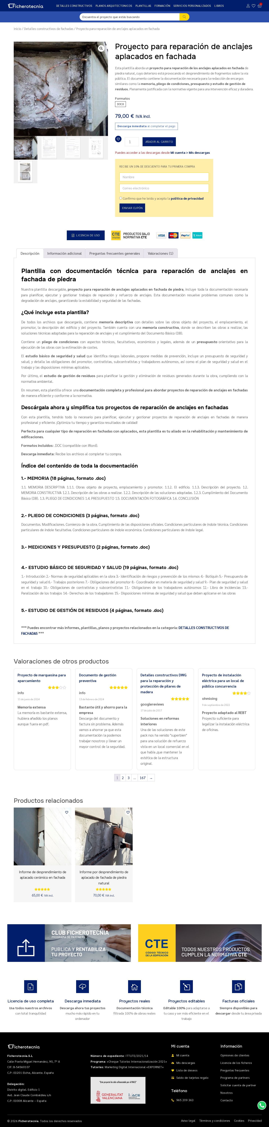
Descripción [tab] (30, 253)
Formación (162, 5)
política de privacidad (187, 198)
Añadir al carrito (159, 141)
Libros (219, 5)
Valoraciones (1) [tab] (160, 253)
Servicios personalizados (192, 5)
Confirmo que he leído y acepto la (163, 198)
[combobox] (130, 17)
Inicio (17, 28)
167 (143, 777)
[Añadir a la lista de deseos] (118, 139)
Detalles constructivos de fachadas (48, 28)
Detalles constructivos (74, 5)
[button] (101, 48)
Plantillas (143, 5)
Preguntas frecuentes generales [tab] (114, 253)
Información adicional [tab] (64, 253)
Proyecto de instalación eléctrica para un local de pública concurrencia (223, 680)
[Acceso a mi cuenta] (248, 6)
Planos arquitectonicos (114, 5)
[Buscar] (185, 17)
